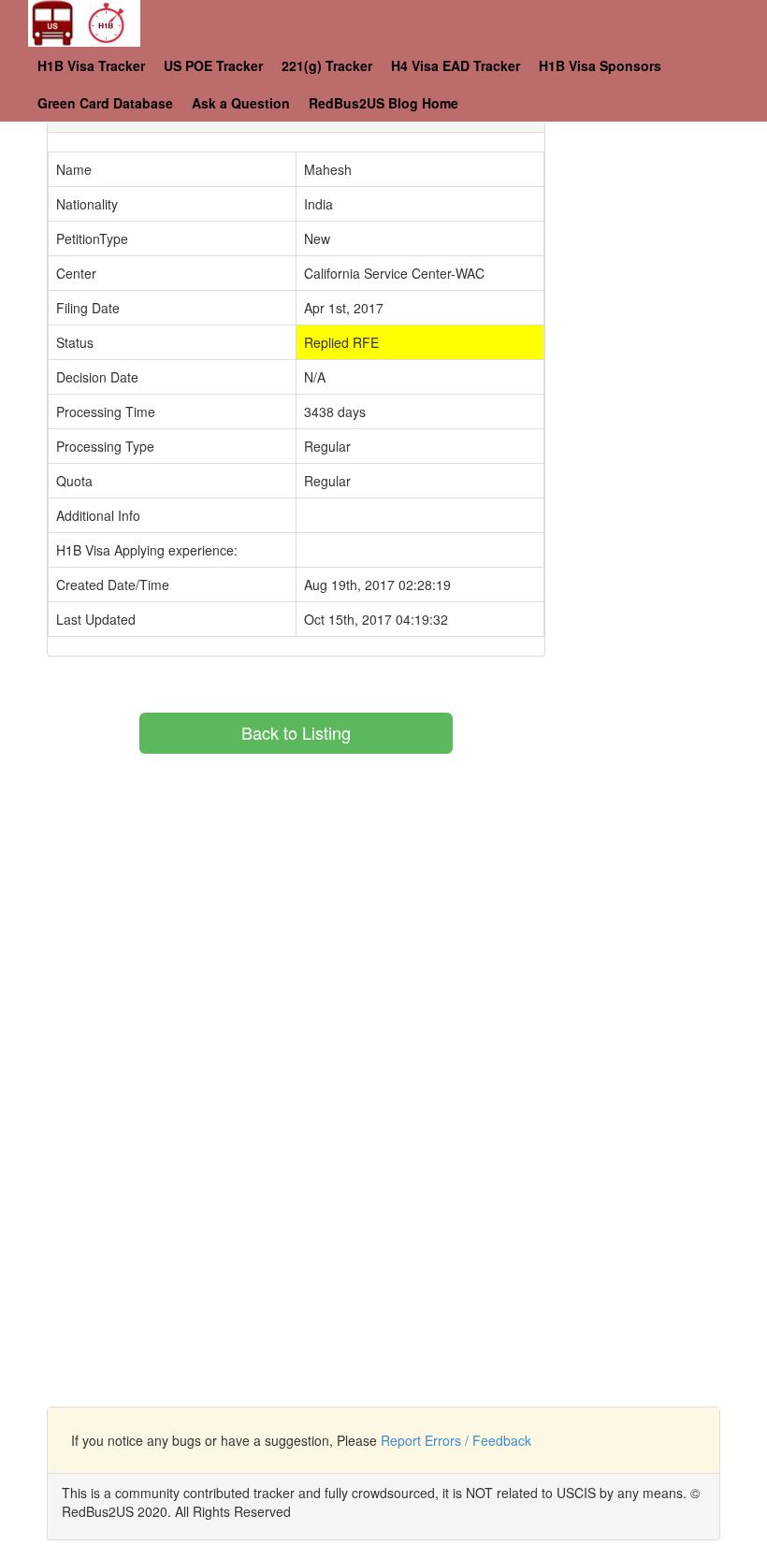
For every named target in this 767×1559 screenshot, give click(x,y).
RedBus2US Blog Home (383, 103)
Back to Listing (296, 732)
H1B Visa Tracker (91, 65)
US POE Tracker (213, 65)
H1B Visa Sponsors (600, 65)
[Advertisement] (670, 187)
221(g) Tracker (327, 65)
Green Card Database (105, 103)
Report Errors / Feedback (456, 1440)
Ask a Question (241, 103)
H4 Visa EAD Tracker (455, 65)
